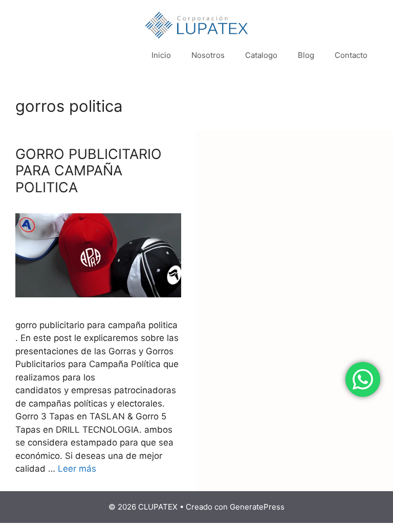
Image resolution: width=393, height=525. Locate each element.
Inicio (161, 55)
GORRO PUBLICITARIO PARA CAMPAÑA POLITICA (88, 171)
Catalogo (261, 55)
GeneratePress (257, 507)
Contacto (351, 55)
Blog (306, 55)
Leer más (77, 468)
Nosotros (208, 55)
